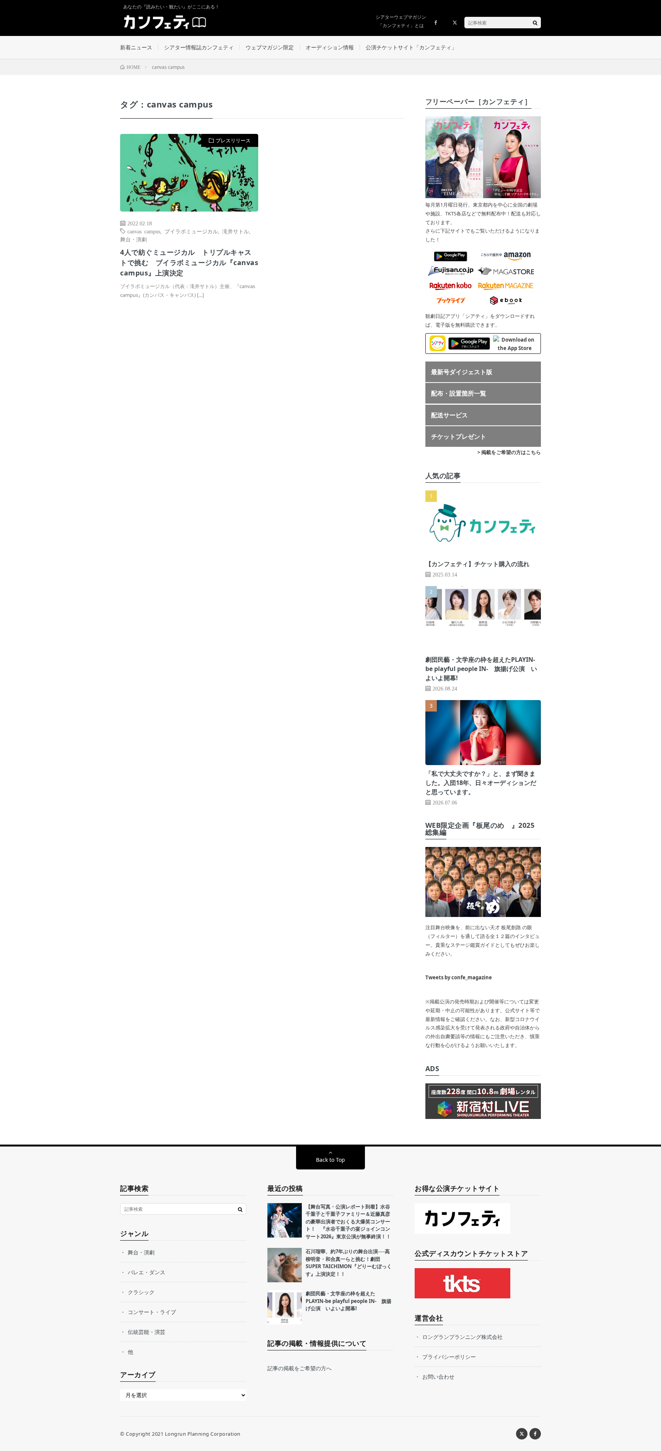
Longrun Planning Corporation (203, 1433)
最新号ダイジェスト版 (461, 372)
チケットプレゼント (458, 436)
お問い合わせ (438, 1376)
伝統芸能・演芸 (146, 1331)
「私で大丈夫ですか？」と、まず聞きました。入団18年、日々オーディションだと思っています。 (480, 782)
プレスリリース (233, 140)
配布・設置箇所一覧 (458, 393)
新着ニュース (136, 47)
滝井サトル (235, 231)
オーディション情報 (330, 47)
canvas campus (143, 231)
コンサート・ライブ (152, 1312)
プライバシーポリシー (449, 1356)
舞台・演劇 (133, 239)
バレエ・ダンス (146, 1272)
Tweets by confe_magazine (458, 977)
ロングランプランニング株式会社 (462, 1336)
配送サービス (449, 415)
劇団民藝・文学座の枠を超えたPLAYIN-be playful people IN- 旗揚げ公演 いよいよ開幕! (481, 668)
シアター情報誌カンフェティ (199, 47)
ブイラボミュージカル (191, 231)
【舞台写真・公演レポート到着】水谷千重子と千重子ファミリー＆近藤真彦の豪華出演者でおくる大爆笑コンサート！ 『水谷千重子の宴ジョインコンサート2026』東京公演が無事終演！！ (348, 1221)
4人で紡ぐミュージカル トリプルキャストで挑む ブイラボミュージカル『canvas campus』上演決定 (189, 262)
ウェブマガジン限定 (270, 47)
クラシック (141, 1292)
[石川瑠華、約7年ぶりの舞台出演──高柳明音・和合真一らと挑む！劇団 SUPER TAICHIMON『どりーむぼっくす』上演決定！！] (284, 1265)
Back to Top (330, 1159)
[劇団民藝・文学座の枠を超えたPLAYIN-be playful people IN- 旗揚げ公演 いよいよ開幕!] (284, 1307)
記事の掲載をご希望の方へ (299, 1368)
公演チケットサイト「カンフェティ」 (411, 47)
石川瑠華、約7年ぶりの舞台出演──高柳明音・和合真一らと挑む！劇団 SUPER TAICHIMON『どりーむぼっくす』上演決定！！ (349, 1262)
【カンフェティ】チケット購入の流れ (477, 564)
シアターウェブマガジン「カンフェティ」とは (401, 21)
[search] (535, 22)
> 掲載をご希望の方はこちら (509, 452)
